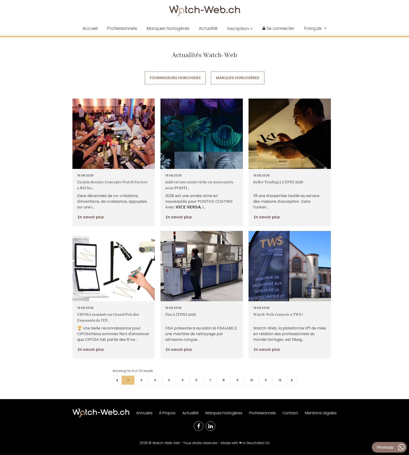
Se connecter (279, 28)
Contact (290, 413)
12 (280, 380)
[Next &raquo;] (291, 380)
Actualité (208, 28)
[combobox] (315, 28)
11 (266, 380)
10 (251, 380)
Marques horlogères (168, 28)
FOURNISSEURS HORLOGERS (175, 78)
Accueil (90, 28)
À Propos (167, 413)
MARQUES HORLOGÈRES (237, 78)
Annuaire (144, 413)
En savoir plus (91, 217)
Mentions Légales (321, 413)
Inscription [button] (238, 29)
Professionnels (122, 28)
